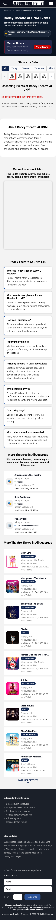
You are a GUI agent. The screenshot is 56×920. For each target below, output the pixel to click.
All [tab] (5, 68)
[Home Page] (28, 3)
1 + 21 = (7, 897)
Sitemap (24, 914)
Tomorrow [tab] (39, 68)
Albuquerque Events (12, 11)
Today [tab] (14, 68)
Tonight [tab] (26, 68)
